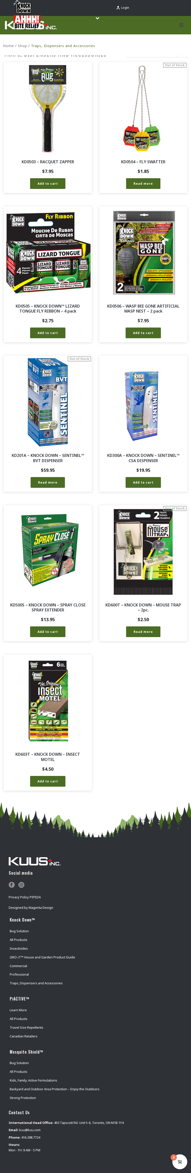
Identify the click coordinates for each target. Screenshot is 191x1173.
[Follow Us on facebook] (12, 885)
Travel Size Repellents (26, 1027)
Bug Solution (19, 931)
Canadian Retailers (24, 1036)
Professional (19, 974)
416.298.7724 (30, 1137)
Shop (22, 45)
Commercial (18, 966)
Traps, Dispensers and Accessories (36, 983)
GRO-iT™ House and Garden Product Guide (42, 957)
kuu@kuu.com (30, 1130)
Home (8, 45)
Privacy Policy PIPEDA (25, 897)
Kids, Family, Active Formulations (33, 1080)
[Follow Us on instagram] (21, 885)
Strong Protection (23, 1097)
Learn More (18, 1010)
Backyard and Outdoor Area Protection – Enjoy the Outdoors (54, 1089)
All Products (18, 939)
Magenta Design (41, 907)
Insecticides (19, 948)
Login (125, 7)
